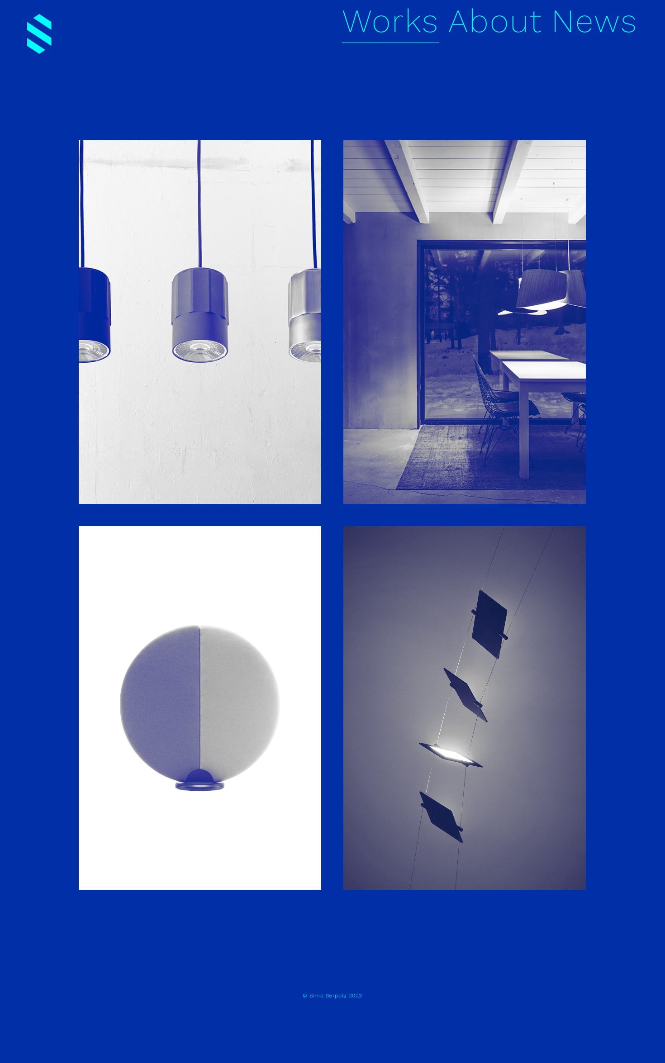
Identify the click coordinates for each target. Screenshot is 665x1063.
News (594, 21)
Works (390, 21)
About (495, 21)
